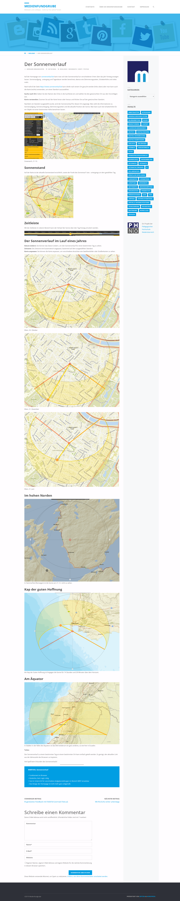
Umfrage (132, 199)
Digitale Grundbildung (137, 136)
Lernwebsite (143, 183)
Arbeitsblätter (134, 112)
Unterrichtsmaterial (145, 199)
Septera (142, 896)
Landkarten (133, 179)
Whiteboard (133, 210)
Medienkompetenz (146, 187)
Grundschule (133, 159)
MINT (80, 69)
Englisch (132, 144)
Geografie (73, 69)
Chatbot (145, 124)
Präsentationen (134, 195)
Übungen (132, 214)
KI (147, 167)
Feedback (132, 148)
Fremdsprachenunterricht (138, 155)
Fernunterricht (143, 148)
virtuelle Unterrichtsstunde (139, 202)
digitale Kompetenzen (136, 140)
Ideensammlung (146, 159)
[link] (153, 7)
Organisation (133, 191)
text (150, 195)
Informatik (133, 163)
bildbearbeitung (134, 120)
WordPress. (151, 896)
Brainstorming (134, 124)
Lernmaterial (145, 179)
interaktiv (143, 163)
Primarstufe (145, 191)
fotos (131, 152)
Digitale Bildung (143, 132)
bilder (145, 120)
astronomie (146, 112)
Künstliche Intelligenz (137, 175)
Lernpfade (132, 183)
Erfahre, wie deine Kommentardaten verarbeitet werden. (87, 876)
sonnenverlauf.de (47, 77)
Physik (86, 69)
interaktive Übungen (136, 167)
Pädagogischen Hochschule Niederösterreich (148, 229)
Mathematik (133, 187)
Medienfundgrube (40, 6)
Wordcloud (144, 210)
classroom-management (137, 128)
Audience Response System (138, 116)
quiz (144, 195)
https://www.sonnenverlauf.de (51, 87)
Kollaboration (134, 171)
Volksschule (146, 206)
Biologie (32, 53)
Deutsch (131, 132)
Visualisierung (134, 206)
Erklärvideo (142, 144)
